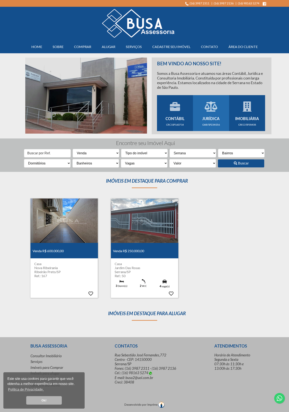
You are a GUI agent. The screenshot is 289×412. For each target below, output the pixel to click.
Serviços (36, 361)
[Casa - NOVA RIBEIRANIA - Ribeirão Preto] (64, 220)
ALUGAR (108, 47)
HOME (36, 47)
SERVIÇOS (134, 47)
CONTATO (209, 47)
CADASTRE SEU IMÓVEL (171, 47)
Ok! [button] (44, 400)
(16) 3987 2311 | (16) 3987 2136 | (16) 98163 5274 (225, 3)
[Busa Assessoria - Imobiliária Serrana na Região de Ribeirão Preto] (138, 22)
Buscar (243, 163)
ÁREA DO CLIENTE (243, 47)
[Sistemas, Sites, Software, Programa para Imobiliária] (161, 404)
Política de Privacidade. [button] (26, 389)
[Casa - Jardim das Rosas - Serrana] (144, 220)
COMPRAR (82, 47)
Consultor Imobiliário (46, 356)
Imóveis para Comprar (46, 367)
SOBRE (58, 47)
